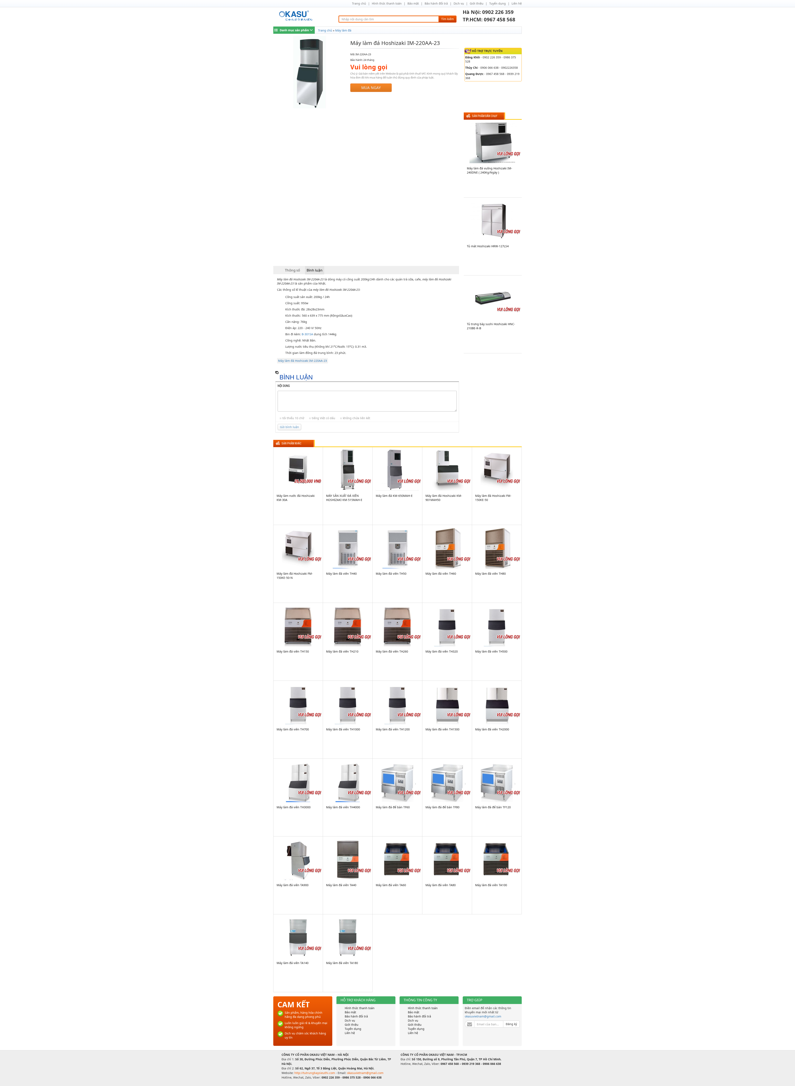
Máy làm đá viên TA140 (292, 963)
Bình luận (315, 270)
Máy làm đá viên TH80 (490, 574)
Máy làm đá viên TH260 (392, 651)
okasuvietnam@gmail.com (483, 1016)
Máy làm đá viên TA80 (440, 885)
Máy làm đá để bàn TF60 (393, 807)
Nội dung (284, 386)
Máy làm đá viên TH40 (341, 574)
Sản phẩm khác (291, 443)
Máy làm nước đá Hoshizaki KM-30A (296, 498)
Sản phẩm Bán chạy (484, 116)
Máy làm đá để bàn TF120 (493, 807)
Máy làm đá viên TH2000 (492, 729)
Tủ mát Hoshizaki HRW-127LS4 (488, 246)
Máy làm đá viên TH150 (293, 651)
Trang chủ (359, 3)
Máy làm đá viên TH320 (441, 651)
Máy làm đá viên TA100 (491, 885)
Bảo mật (413, 3)
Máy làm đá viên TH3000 (294, 807)
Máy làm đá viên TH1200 (393, 729)
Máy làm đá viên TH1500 (442, 729)
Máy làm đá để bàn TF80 (442, 807)
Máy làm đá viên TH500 (491, 651)
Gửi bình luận (289, 427)
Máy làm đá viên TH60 (440, 574)
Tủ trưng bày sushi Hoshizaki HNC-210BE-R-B (491, 326)
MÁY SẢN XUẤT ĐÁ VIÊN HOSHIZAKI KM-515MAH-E (344, 498)
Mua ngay (371, 87)
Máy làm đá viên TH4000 (343, 807)
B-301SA (307, 334)
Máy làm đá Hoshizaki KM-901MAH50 (443, 498)
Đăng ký (511, 1024)
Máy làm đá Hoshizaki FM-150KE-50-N (295, 576)
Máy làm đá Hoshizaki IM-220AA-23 (302, 361)
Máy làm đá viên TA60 (391, 885)
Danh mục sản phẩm (294, 30)
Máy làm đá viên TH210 (342, 651)
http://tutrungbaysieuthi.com (315, 1073)
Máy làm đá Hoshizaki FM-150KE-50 (493, 498)
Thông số (292, 270)
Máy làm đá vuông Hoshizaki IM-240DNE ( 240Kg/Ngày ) (489, 170)
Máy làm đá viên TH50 (391, 574)
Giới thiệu (476, 3)
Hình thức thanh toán (387, 3)
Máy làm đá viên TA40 (341, 885)
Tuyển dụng (497, 3)
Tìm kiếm (447, 19)
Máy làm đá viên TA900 (292, 885)
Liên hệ (517, 3)
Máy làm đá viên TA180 (342, 963)
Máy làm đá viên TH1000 (343, 729)
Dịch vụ (459, 3)
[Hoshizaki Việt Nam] (296, 16)
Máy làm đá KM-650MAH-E (394, 496)
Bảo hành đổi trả (436, 3)
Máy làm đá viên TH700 (293, 729)
